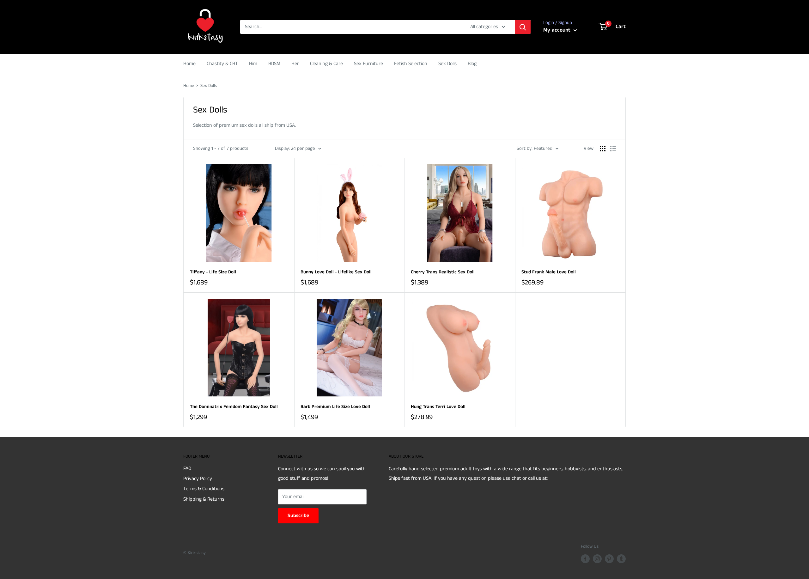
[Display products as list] (613, 148)
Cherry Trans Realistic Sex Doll (443, 272)
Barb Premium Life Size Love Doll (335, 406)
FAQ (187, 468)
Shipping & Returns (203, 499)
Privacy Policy (197, 478)
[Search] (523, 27)
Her (295, 63)
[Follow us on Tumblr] (621, 558)
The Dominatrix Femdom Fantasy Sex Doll (234, 406)
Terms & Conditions (203, 488)
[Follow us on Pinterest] (609, 558)
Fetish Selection (410, 63)
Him (253, 63)
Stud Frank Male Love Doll (548, 272)
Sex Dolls (447, 63)
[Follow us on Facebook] (585, 558)
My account (557, 30)
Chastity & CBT (222, 63)
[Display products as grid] (602, 148)
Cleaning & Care (326, 63)
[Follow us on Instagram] (597, 558)
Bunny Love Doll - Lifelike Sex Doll (336, 272)
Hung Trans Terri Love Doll (438, 406)
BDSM (274, 63)
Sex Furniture (368, 63)
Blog (472, 63)
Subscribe (298, 515)
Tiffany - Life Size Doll (213, 272)
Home (189, 63)
